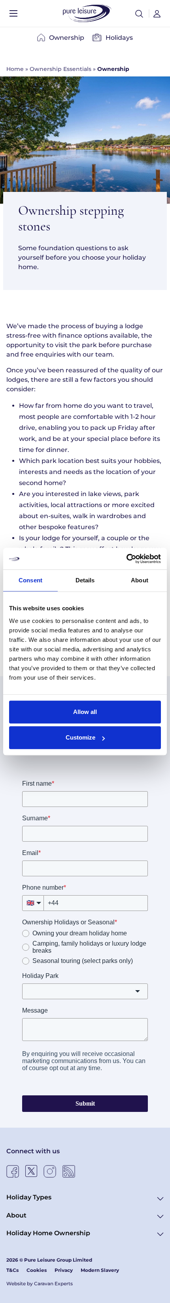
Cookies (36, 1270)
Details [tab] (85, 580)
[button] (139, 13)
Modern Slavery (100, 1270)
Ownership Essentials (60, 68)
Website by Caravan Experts (39, 1283)
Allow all (85, 711)
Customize (80, 737)
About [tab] (139, 580)
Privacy (64, 1270)
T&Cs (12, 1270)
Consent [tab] (30, 580)
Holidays (119, 37)
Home (15, 68)
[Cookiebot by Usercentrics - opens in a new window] (126, 559)
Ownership (66, 37)
